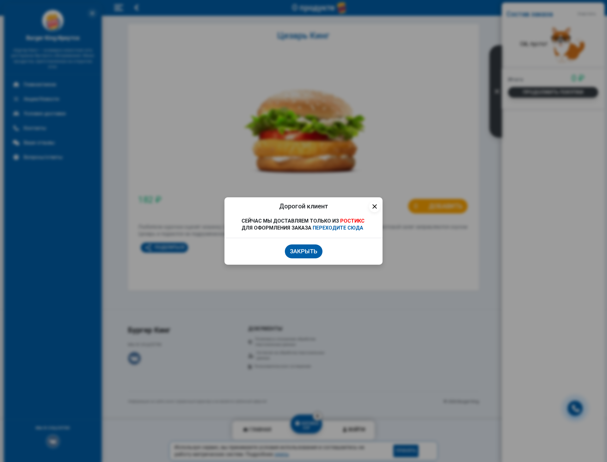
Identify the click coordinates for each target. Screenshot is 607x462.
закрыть (303, 251)
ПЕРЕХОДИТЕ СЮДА (338, 228)
